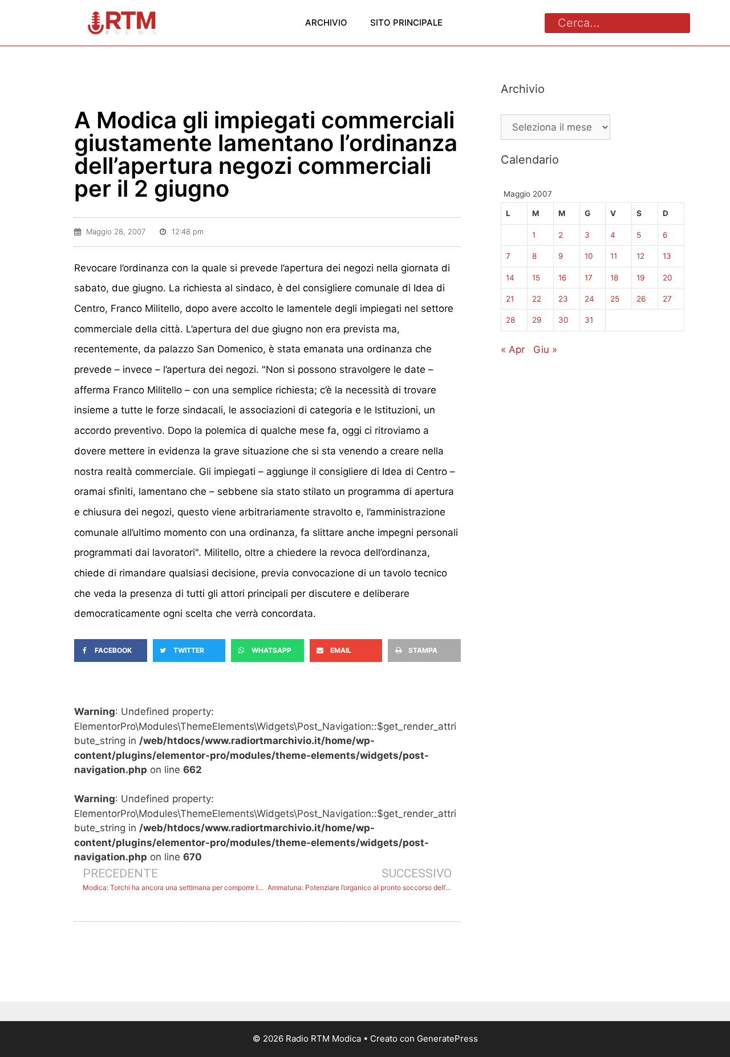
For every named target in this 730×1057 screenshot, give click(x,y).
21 (510, 298)
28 (510, 319)
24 (589, 298)
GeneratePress (447, 1038)
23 (563, 298)
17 (589, 277)
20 (667, 277)
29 (536, 319)
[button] (110, 650)
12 (640, 256)
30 (563, 319)
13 (667, 256)
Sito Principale (406, 22)
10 (589, 256)
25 (614, 298)
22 (536, 298)
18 (614, 277)
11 (613, 256)
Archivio (326, 22)
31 (589, 319)
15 (536, 277)
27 (667, 298)
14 (510, 277)
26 (641, 298)
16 (562, 277)
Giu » (545, 349)
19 (640, 277)
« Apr (513, 349)
